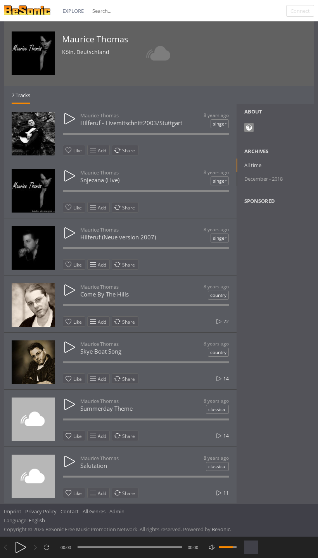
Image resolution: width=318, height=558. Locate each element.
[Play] (21, 547)
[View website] (249, 127)
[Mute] (212, 547)
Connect (300, 10)
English (37, 520)
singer (219, 123)
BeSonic (221, 529)
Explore (73, 10)
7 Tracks (21, 95)
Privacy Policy (41, 511)
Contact (69, 511)
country (218, 295)
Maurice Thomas (95, 39)
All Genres (94, 511)
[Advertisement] (280, 331)
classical (217, 409)
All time (252, 165)
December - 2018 (263, 178)
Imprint (12, 511)
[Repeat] (47, 547)
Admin (116, 511)
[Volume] (228, 547)
